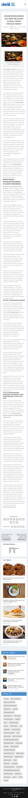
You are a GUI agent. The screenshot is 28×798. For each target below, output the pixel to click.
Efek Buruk (17, 716)
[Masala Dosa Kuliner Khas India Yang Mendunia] (5, 658)
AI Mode (6, 699)
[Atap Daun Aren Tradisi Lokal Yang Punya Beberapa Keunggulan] (5, 671)
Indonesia (7, 729)
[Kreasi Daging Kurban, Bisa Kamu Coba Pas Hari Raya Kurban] (14, 632)
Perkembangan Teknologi (11, 770)
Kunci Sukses (14, 746)
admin (12, 27)
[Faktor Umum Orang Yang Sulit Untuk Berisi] (5, 680)
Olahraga (15, 763)
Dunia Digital (8, 716)
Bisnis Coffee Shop (9, 702)
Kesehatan (19, 743)
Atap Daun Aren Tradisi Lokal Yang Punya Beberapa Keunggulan (16, 672)
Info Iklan (10, 792)
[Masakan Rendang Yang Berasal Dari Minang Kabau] (14, 569)
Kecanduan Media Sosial (11, 739)
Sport (20, 777)
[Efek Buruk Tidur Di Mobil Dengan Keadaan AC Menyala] (5, 687)
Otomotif (16, 688)
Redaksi (5, 792)
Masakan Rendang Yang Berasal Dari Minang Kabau (13, 578)
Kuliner (6, 746)
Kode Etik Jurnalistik (19, 792)
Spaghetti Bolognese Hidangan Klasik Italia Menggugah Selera (14, 600)
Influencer (7, 736)
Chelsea (15, 709)
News (15, 760)
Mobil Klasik (7, 760)
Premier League (8, 773)
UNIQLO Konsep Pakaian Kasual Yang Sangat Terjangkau (16, 664)
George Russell (13, 722)
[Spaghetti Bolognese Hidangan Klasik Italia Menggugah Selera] (14, 590)
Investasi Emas (17, 736)
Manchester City (9, 753)
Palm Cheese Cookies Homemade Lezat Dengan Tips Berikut (12, 620)
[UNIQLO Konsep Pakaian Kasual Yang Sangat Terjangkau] (5, 664)
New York (7, 763)
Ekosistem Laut (8, 719)
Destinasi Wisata (9, 712)
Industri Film (16, 729)
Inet (18, 733)
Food (23, 27)
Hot (15, 666)
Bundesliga (7, 709)
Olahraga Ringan (9, 767)
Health (15, 681)
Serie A (14, 777)
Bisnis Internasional (10, 705)
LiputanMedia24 (16, 788)
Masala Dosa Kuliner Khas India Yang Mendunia (16, 657)
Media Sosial (20, 753)
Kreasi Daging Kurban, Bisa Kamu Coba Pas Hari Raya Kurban (12, 641)
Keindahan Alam (8, 743)
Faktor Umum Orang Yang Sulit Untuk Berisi (16, 679)
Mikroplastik (19, 756)
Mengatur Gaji (8, 756)
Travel (6, 780)
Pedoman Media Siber (14, 794)
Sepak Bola (7, 777)
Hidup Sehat (13, 726)
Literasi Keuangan (9, 750)
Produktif (18, 773)
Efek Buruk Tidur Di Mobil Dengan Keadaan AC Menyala (16, 686)
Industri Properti (9, 733)
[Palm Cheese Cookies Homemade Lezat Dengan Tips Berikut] (14, 612)
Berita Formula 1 (16, 699)
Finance (17, 719)
